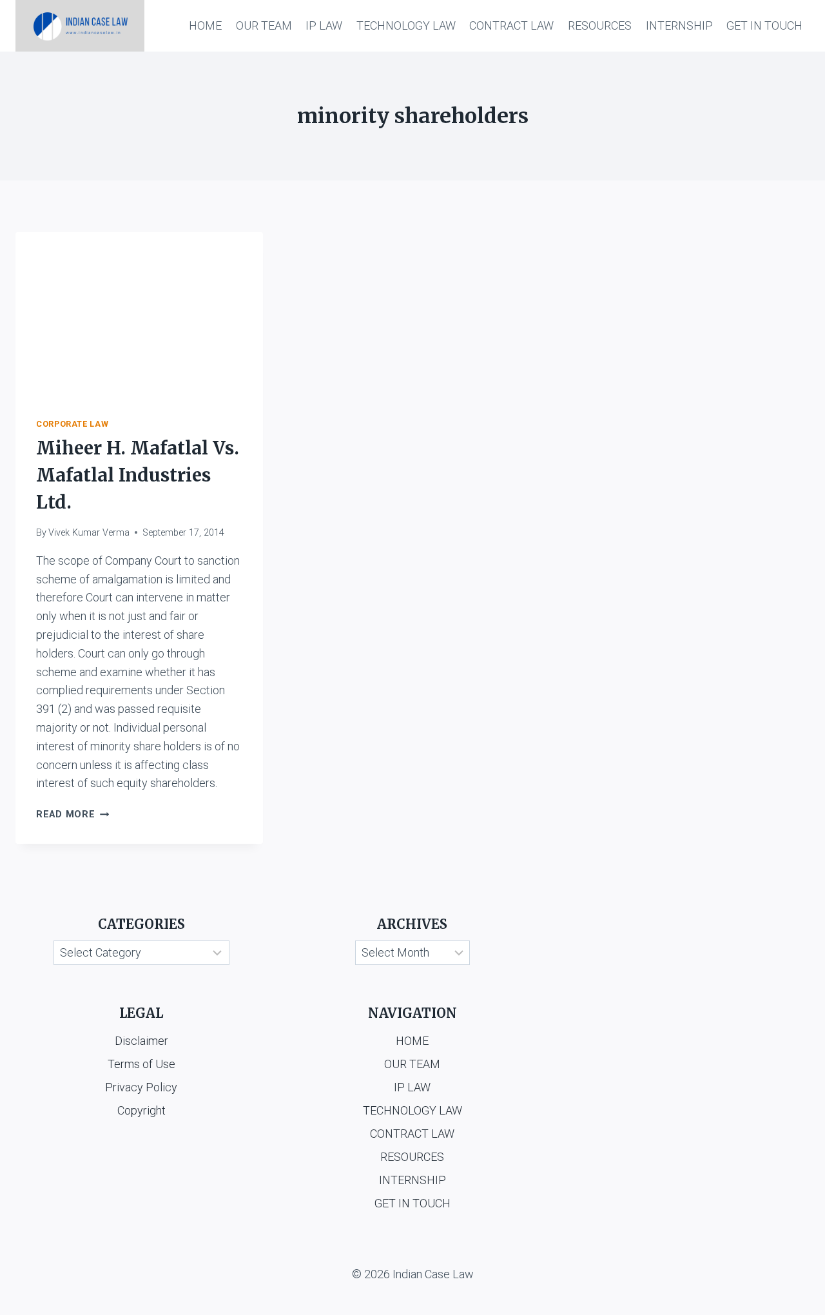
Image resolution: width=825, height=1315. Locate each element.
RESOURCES (600, 25)
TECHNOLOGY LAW (406, 25)
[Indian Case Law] (79, 26)
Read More (72, 814)
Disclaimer (141, 1040)
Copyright (141, 1110)
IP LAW (324, 25)
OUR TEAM (264, 25)
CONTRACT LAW (511, 25)
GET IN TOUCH (764, 25)
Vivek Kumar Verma (89, 532)
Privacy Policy (141, 1087)
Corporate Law (72, 424)
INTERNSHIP (679, 25)
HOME (205, 25)
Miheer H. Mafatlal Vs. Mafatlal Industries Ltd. (137, 475)
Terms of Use (141, 1064)
